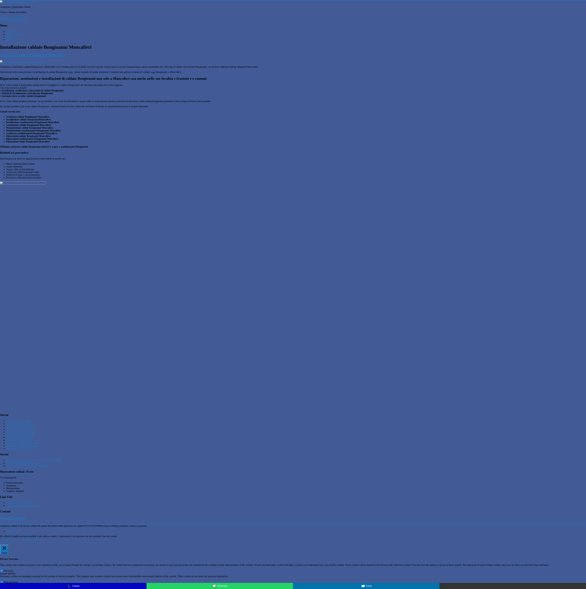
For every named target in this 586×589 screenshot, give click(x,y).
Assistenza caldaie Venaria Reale (22, 445)
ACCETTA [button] (6, 542)
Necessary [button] (5, 567)
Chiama (73, 586)
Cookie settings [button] (10, 539)
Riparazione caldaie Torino (19, 448)
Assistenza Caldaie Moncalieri (20, 432)
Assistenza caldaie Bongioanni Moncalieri (32, 55)
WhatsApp (219, 586)
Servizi (9, 37)
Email (366, 586)
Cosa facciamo (13, 34)
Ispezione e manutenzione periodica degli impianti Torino (33, 460)
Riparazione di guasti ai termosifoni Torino (26, 465)
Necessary (9, 570)
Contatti (10, 39)
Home (9, 31)
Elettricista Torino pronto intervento (23, 505)
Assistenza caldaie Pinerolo (19, 437)
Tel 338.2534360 (12, 19)
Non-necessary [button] (7, 579)
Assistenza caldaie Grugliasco (20, 429)
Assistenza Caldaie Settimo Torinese (23, 443)
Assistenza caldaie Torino (18, 421)
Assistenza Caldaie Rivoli (18, 440)
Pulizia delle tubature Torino (19, 463)
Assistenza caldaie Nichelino (20, 434)
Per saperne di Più (30, 539)
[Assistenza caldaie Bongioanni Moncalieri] (21, 61)
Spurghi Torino (13, 531)
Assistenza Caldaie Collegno (20, 426)
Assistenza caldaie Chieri (18, 423)
